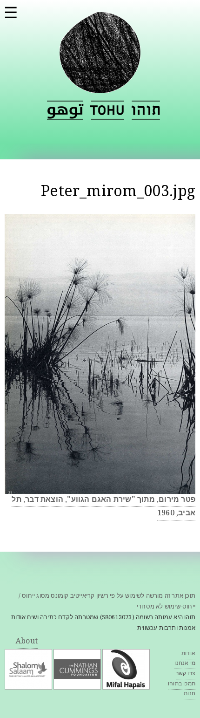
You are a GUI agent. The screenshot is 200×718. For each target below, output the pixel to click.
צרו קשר (185, 674)
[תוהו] (100, 87)
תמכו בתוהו (181, 684)
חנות (189, 694)
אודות (188, 654)
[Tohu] (107, 110)
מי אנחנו (184, 664)
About (27, 642)
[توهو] (65, 110)
